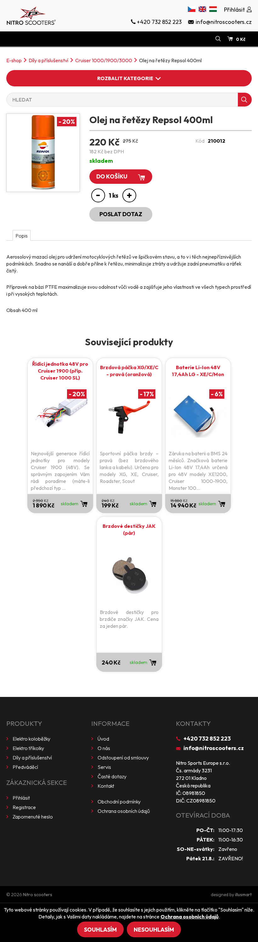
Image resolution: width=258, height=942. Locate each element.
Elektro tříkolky (28, 748)
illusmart (243, 894)
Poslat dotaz (120, 214)
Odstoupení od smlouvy (123, 757)
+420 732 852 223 (207, 738)
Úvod (103, 739)
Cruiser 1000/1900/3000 (103, 60)
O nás (104, 748)
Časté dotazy (112, 776)
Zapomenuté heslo (33, 816)
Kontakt (106, 786)
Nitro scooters (37, 894)
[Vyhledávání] (218, 39)
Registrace (24, 807)
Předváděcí (25, 767)
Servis (104, 767)
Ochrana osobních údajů (124, 811)
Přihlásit (21, 798)
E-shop (14, 60)
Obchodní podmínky (119, 801)
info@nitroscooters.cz (213, 748)
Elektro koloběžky (31, 739)
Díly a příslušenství (48, 60)
